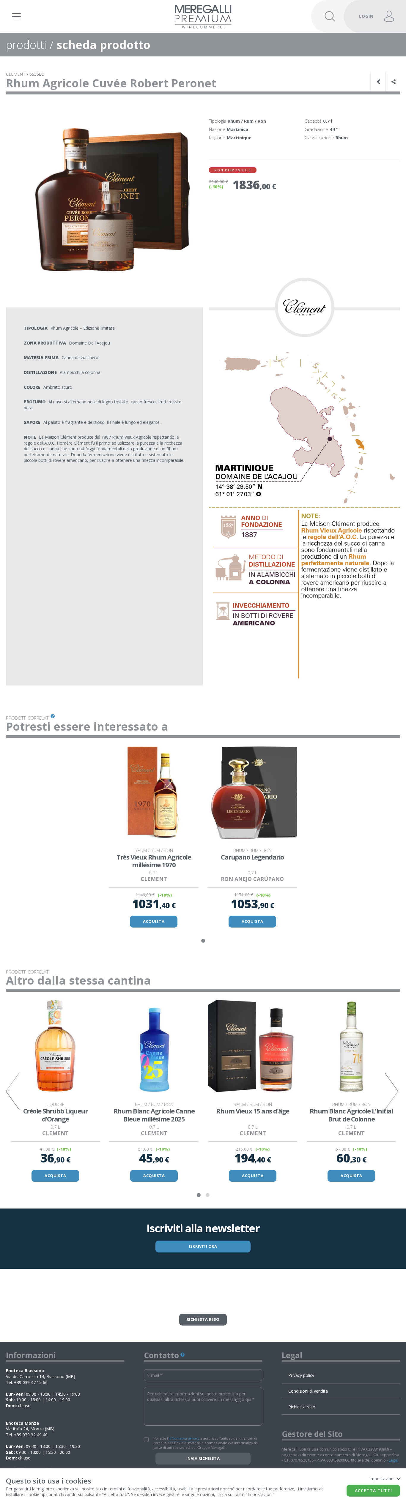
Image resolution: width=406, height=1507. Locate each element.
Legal (393, 1460)
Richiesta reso (203, 1319)
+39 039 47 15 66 (31, 1382)
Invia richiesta (203, 1458)
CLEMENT (16, 74)
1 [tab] (203, 941)
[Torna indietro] (379, 82)
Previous (13, 1091)
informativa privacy (184, 1438)
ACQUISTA (153, 921)
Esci (362, 8)
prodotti (26, 44)
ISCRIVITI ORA (203, 1246)
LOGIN (366, 16)
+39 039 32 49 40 (31, 1435)
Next (392, 1091)
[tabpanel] (153, 837)
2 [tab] (207, 1195)
